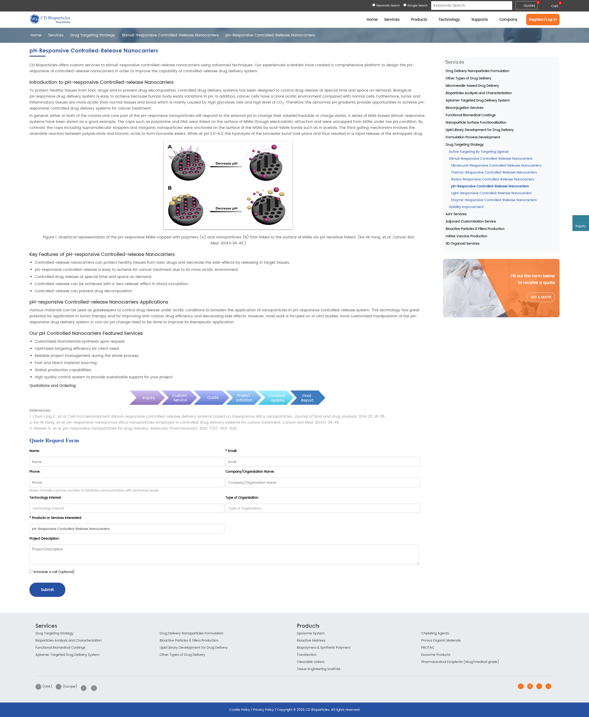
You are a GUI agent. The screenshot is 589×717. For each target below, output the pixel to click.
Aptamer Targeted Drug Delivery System (478, 100)
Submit (47, 590)
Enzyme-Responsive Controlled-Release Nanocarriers (494, 200)
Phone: (34, 471)
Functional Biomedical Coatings (471, 115)
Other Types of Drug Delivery (468, 78)
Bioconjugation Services (464, 107)
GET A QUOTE (541, 297)
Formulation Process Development (473, 137)
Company (508, 20)
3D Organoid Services (462, 243)
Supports (479, 20)
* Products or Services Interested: (55, 517)
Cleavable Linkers (310, 662)
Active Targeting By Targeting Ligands (479, 151)
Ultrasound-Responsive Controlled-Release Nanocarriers (496, 165)
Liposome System (311, 633)
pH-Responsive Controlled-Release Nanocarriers (490, 186)
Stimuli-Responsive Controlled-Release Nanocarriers (170, 35)
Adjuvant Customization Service (471, 221)
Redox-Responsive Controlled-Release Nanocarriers (492, 179)
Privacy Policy (263, 709)
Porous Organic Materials (441, 640)
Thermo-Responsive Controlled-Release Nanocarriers (494, 172)
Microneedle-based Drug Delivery (472, 85)
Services (391, 20)
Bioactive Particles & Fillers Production (475, 228)
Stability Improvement (466, 207)
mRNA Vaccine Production (466, 236)
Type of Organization (241, 497)
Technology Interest (45, 497)
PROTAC (427, 647)
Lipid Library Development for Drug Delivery (480, 130)
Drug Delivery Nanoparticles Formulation (477, 71)
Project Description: (44, 538)
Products (419, 20)
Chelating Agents (435, 633)
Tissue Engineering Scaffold (318, 669)
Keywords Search (388, 5)
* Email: (231, 451)
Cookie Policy (239, 709)
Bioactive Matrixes (311, 640)
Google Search (417, 5)
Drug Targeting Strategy (92, 35)
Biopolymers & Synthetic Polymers (323, 647)
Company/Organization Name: (250, 471)
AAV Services (456, 214)
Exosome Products (435, 654)
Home (372, 20)
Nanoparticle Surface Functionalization (476, 122)
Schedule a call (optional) (53, 572)
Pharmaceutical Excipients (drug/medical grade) (460, 662)
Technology (449, 20)
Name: (34, 451)
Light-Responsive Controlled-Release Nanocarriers (491, 193)
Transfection (307, 654)
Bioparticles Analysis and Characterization (479, 93)
